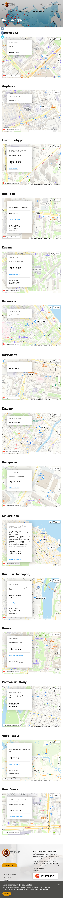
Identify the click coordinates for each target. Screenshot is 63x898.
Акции (6, 880)
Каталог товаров (10, 874)
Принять (6, 893)
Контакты (7, 877)
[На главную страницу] (10, 4)
